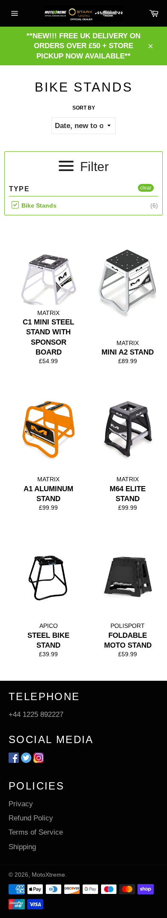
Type (19, 189)
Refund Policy (31, 818)
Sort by (83, 108)
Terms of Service (36, 832)
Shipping (22, 847)
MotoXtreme (48, 875)
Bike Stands (38, 205)
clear (146, 188)
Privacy (21, 804)
